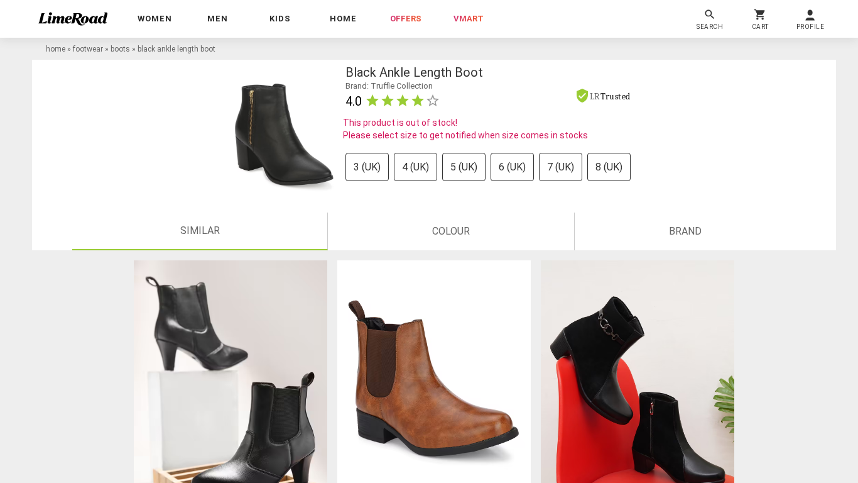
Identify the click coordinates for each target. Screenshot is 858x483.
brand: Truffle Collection (389, 86)
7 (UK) (560, 167)
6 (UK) (512, 167)
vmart (468, 18)
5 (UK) (463, 167)
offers (405, 18)
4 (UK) (415, 167)
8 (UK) (608, 167)
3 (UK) (367, 167)
